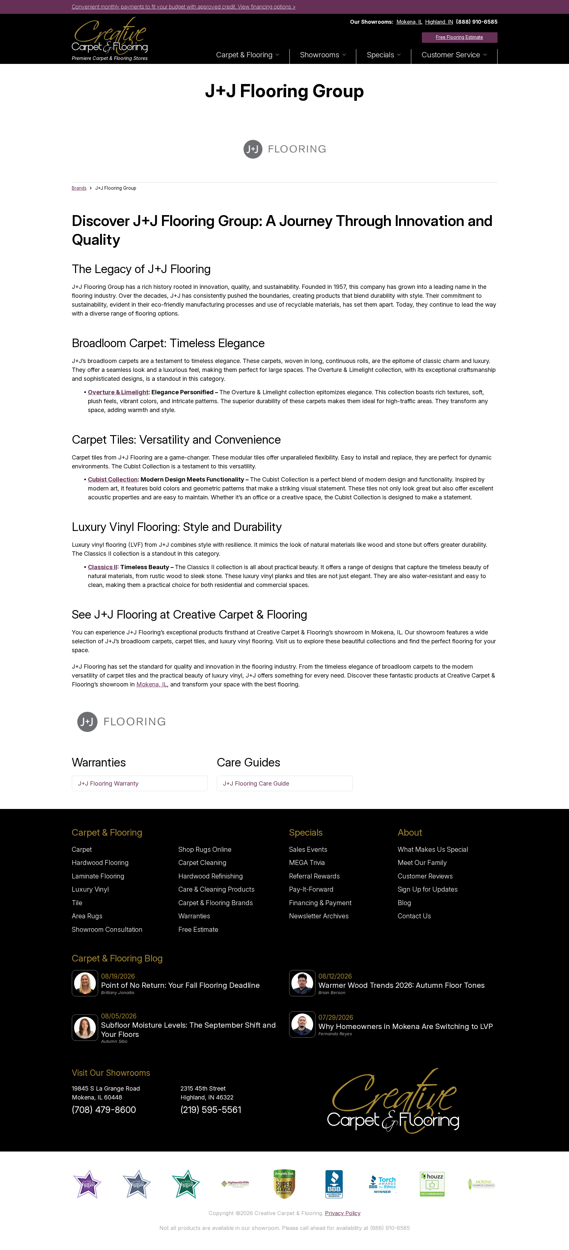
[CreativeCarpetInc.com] (110, 36)
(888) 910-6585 (477, 22)
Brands (79, 188)
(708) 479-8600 (104, 1109)
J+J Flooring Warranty (108, 783)
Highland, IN (439, 22)
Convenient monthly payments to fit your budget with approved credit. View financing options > (184, 7)
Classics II (102, 567)
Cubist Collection (113, 479)
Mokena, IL (409, 22)
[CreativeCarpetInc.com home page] (393, 1101)
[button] (247, 56)
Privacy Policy (343, 1213)
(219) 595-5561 (210, 1109)
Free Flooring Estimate (459, 37)
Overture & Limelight (118, 392)
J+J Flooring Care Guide (256, 783)
